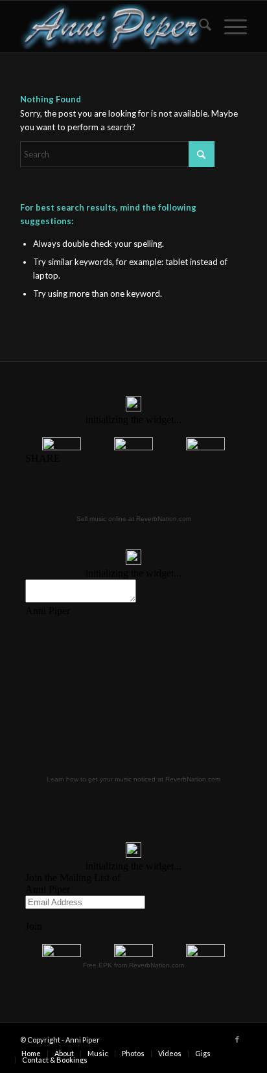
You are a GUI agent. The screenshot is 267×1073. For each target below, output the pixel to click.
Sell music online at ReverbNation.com (133, 518)
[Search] (198, 26)
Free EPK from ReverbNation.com (133, 965)
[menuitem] (198, 26)
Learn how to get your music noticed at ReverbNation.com (133, 779)
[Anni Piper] (111, 26)
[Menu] (229, 26)
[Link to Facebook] (237, 1039)
